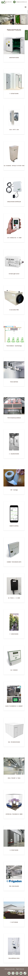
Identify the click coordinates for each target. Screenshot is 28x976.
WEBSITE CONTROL (14, 526)
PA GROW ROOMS (14, 634)
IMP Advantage (14, 490)
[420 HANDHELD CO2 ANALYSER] (14, 225)
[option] (7, 19)
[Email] (21, 973)
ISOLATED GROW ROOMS (14, 742)
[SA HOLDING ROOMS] (14, 441)
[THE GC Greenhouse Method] (14, 405)
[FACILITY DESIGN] (14, 910)
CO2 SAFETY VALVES (14, 129)
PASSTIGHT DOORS (14, 93)
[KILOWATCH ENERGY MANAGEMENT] (14, 694)
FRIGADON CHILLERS (14, 886)
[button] (25, 7)
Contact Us (26, 35)
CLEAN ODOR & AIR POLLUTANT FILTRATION (14, 165)
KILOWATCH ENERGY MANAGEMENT (14, 706)
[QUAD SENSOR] (14, 658)
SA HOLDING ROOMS (14, 454)
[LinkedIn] (17, 973)
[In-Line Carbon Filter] (14, 297)
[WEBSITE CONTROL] (14, 513)
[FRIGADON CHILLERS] (14, 874)
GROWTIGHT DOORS (14, 57)
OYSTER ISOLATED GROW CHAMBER (14, 814)
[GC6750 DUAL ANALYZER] (14, 586)
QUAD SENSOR (14, 670)
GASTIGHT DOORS (14, 850)
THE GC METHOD (14, 382)
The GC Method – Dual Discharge (14, 345)
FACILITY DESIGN (14, 922)
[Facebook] (9, 973)
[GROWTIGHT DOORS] (14, 45)
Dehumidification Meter (14, 958)
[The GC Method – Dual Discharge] (14, 333)
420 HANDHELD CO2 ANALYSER (14, 237)
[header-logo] (3, 2)
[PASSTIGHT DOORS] (14, 81)
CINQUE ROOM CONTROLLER (14, 201)
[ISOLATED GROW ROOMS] (14, 730)
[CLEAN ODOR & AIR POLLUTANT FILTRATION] (14, 153)
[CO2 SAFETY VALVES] (14, 117)
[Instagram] (13, 973)
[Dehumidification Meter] (14, 946)
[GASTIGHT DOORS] (14, 838)
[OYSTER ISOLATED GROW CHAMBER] (14, 802)
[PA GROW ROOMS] (14, 622)
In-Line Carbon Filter (14, 309)
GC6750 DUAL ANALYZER (14, 598)
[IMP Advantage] (14, 477)
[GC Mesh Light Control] (14, 261)
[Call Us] (25, 973)
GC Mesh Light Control (14, 273)
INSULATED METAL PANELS (14, 778)
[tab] (9, 23)
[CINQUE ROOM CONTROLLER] (14, 189)
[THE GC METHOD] (14, 369)
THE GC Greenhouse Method (14, 417)
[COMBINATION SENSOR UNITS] (14, 550)
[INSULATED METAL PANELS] (14, 766)
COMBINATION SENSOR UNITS (14, 562)
